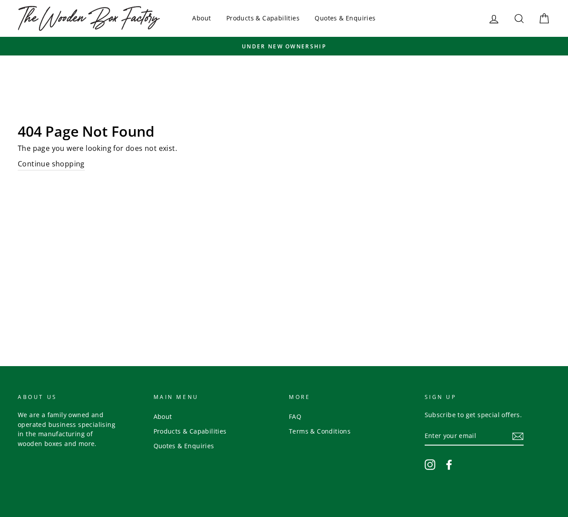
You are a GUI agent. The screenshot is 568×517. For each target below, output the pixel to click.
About (201, 18)
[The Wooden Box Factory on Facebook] (449, 464)
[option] (284, 46)
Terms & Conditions (320, 431)
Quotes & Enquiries (345, 18)
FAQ (295, 416)
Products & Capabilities (263, 18)
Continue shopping (51, 164)
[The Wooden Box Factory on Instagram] (430, 464)
